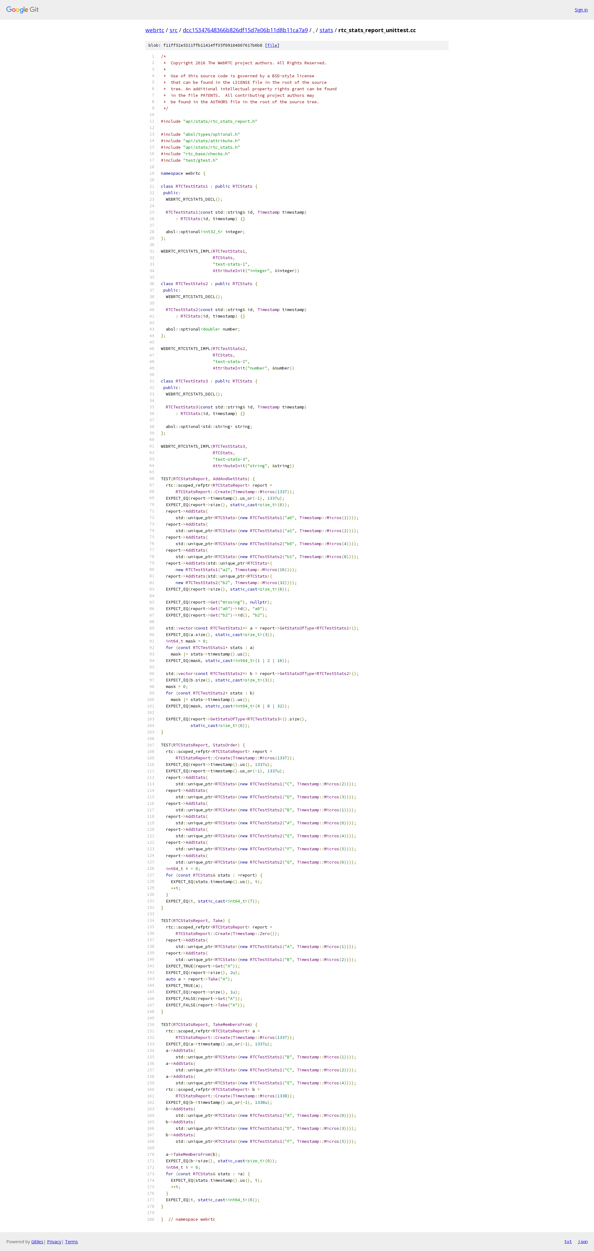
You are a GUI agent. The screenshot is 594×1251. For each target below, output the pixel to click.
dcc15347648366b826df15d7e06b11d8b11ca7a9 (245, 30)
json (583, 1241)
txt (568, 1241)
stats (326, 30)
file (272, 45)
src (174, 30)
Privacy (54, 1242)
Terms (71, 1242)
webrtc (154, 30)
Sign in (581, 10)
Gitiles (37, 1242)
